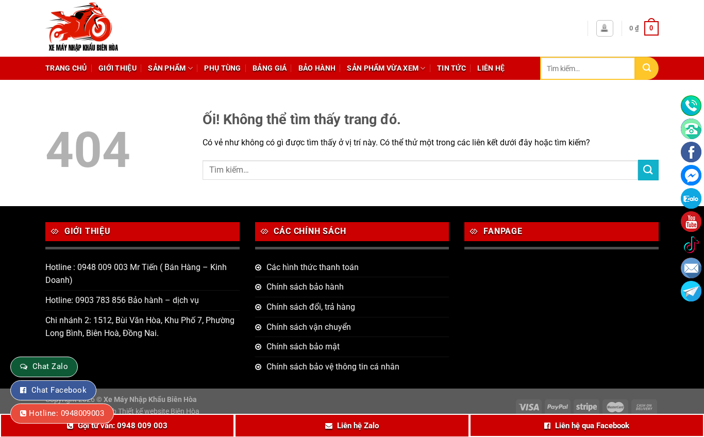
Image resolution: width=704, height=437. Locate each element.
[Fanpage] (691, 152)
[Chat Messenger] (691, 175)
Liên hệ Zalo (358, 425)
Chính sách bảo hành (305, 287)
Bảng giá (270, 68)
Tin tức (451, 68)
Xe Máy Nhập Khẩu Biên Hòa (150, 399)
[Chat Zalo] (691, 198)
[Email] (691, 268)
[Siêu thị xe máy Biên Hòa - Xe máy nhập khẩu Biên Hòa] (107, 28)
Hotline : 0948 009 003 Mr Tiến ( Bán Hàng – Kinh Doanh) (136, 273)
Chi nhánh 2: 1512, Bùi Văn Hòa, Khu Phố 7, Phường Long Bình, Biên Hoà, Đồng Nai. (139, 327)
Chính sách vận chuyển (308, 327)
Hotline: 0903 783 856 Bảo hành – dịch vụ (122, 300)
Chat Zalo (50, 366)
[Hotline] (691, 105)
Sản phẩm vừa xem (382, 68)
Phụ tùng (222, 68)
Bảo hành (317, 68)
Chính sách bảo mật (303, 346)
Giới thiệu (117, 68)
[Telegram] (691, 291)
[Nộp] (647, 68)
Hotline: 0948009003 (66, 413)
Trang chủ (66, 68)
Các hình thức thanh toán (312, 267)
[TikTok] (691, 244)
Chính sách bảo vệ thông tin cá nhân (332, 367)
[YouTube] (691, 221)
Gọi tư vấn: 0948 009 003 (122, 425)
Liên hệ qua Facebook (592, 425)
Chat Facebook (59, 390)
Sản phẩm (167, 68)
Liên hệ (491, 68)
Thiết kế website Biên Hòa (158, 411)
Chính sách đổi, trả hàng (310, 307)
